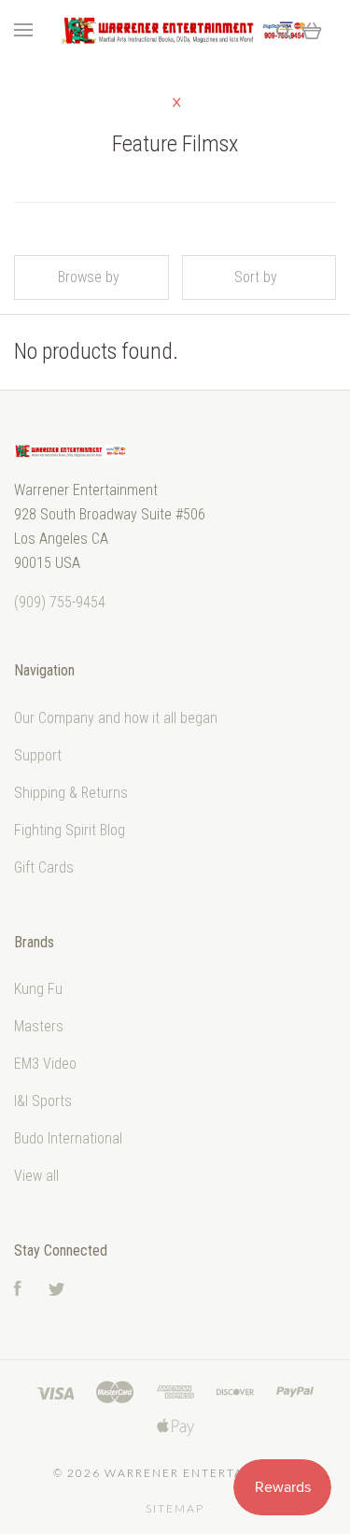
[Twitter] (57, 1291)
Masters (38, 1026)
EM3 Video (45, 1063)
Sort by (255, 277)
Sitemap (175, 1508)
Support (38, 755)
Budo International (68, 1138)
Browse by (88, 277)
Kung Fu (38, 989)
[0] (312, 30)
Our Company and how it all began (115, 718)
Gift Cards (44, 867)
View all (36, 1176)
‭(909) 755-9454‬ (59, 602)
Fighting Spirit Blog (69, 830)
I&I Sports (43, 1101)
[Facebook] (17, 1291)
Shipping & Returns (71, 793)
